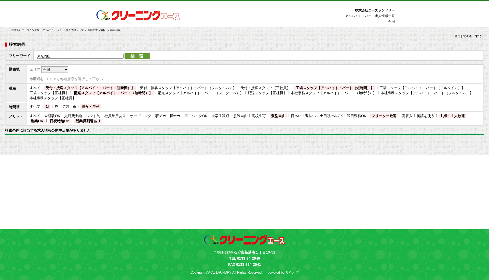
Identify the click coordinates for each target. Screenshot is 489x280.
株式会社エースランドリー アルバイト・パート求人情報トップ (47, 30)
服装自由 (240, 116)
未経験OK (52, 116)
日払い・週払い (303, 116)
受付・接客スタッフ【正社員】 (265, 88)
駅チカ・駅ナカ (167, 116)
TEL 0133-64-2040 (244, 258)
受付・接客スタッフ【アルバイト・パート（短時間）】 (90, 88)
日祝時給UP (59, 121)
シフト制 (93, 116)
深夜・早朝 (91, 106)
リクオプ (292, 272)
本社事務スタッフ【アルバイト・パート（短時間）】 (333, 93)
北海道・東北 (472, 36)
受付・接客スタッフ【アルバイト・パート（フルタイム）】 (188, 88)
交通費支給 (73, 116)
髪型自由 (278, 116)
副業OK (37, 121)
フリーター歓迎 (384, 116)
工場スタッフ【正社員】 (49, 93)
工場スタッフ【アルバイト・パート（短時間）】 (335, 88)
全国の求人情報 (97, 30)
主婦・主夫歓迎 (452, 116)
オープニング (140, 116)
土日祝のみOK (331, 116)
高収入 (407, 116)
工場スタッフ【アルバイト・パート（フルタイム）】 (422, 88)
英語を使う (425, 116)
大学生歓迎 (220, 116)
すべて (35, 88)
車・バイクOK (195, 116)
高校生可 (259, 116)
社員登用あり (115, 116)
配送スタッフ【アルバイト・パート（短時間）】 (113, 93)
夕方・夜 (69, 106)
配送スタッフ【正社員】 (267, 93)
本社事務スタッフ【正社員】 (53, 98)
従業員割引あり (88, 121)
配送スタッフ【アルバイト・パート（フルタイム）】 (200, 93)
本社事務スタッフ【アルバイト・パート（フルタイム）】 (427, 93)
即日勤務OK (356, 116)
